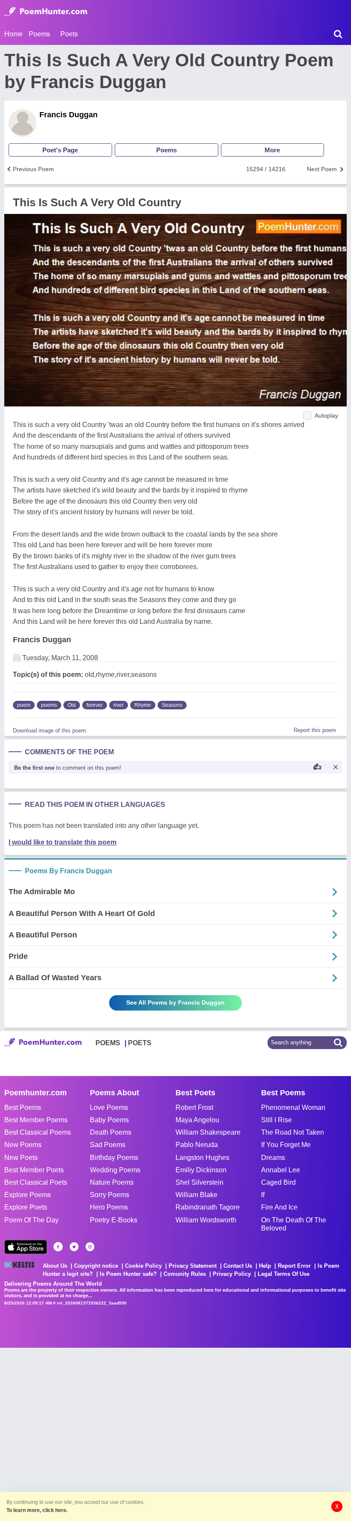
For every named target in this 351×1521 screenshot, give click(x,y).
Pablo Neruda (197, 1144)
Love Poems (109, 1107)
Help (265, 1266)
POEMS (107, 1043)
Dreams (273, 1157)
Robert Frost (194, 1107)
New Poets (21, 1157)
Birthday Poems (114, 1157)
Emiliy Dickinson (201, 1170)
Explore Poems (27, 1194)
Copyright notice (96, 1266)
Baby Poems (109, 1120)
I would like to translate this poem (62, 842)
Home (13, 34)
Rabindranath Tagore (208, 1207)
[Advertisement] (128, 1433)
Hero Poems (109, 1207)
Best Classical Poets (35, 1182)
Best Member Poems (36, 1120)
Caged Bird (278, 1182)
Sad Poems (107, 1144)
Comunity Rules (185, 1274)
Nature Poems (112, 1182)
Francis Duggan (68, 114)
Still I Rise (276, 1120)
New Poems (23, 1144)
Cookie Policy (143, 1266)
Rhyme (142, 705)
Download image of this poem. (50, 730)
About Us (55, 1266)
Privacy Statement (193, 1266)
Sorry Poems (109, 1194)
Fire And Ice (279, 1207)
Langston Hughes (202, 1157)
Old (72, 705)
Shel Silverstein (199, 1182)
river (118, 705)
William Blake (196, 1194)
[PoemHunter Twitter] (74, 1246)
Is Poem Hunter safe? (128, 1274)
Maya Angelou (197, 1120)
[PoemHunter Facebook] (58, 1246)
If (263, 1194)
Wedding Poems (115, 1170)
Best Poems (22, 1107)
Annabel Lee (280, 1170)
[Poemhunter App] (25, 1247)
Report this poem (315, 730)
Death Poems (110, 1132)
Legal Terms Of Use (283, 1274)
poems (49, 705)
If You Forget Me (286, 1144)
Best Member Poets (34, 1170)
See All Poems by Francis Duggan (175, 1002)
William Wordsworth (206, 1220)
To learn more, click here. (37, 1510)
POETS (140, 1043)
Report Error (294, 1266)
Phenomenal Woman (293, 1107)
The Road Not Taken (292, 1132)
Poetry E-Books (113, 1220)
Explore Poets (25, 1207)
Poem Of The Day (31, 1220)
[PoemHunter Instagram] (90, 1246)
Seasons (172, 705)
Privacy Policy (232, 1274)
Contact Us (237, 1266)
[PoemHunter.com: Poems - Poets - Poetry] (45, 11)
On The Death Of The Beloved (293, 1224)
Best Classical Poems (37, 1132)
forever (94, 705)
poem (23, 705)
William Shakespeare (208, 1132)
